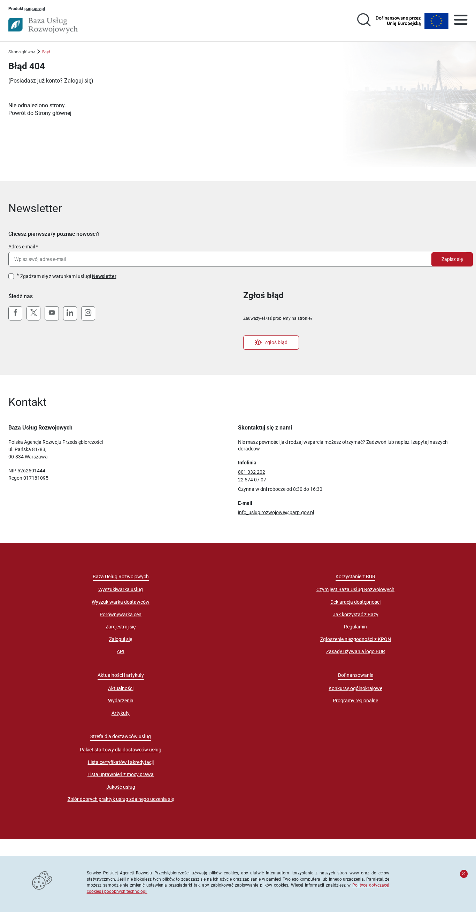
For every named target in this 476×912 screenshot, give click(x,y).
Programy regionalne (355, 700)
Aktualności (120, 688)
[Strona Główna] (43, 25)
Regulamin (355, 626)
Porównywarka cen (120, 614)
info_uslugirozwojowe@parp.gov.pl (276, 512)
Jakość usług (120, 787)
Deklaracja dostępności (355, 602)
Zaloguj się (77, 80)
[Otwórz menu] (460, 21)
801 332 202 (251, 472)
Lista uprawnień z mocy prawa (120, 774)
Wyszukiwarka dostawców (120, 602)
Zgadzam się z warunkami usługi (68, 276)
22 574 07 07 (252, 479)
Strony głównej (53, 113)
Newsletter (104, 276)
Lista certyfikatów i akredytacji (121, 762)
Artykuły (121, 713)
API (120, 651)
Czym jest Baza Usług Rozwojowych (355, 589)
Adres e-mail (21, 246)
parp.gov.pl (34, 8)
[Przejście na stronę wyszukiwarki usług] (363, 21)
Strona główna (21, 51)
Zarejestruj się (121, 626)
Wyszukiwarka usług (120, 589)
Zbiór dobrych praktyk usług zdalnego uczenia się (121, 799)
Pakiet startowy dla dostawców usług (120, 749)
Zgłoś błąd (275, 342)
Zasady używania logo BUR (355, 651)
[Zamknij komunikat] (464, 874)
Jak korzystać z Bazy (355, 614)
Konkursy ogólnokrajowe (355, 688)
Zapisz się (452, 259)
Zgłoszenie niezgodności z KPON (355, 639)
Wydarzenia (120, 700)
